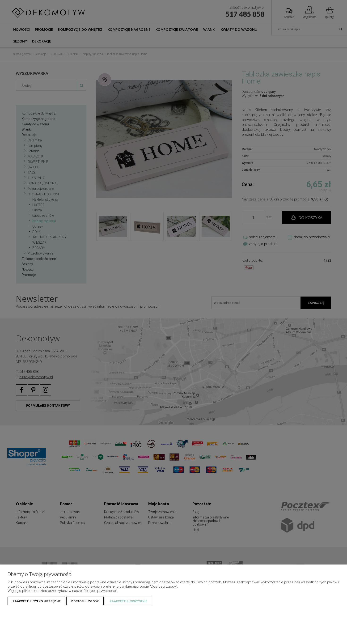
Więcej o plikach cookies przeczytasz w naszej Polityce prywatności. (63, 591)
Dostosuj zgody (85, 601)
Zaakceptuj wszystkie (128, 601)
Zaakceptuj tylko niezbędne (36, 601)
